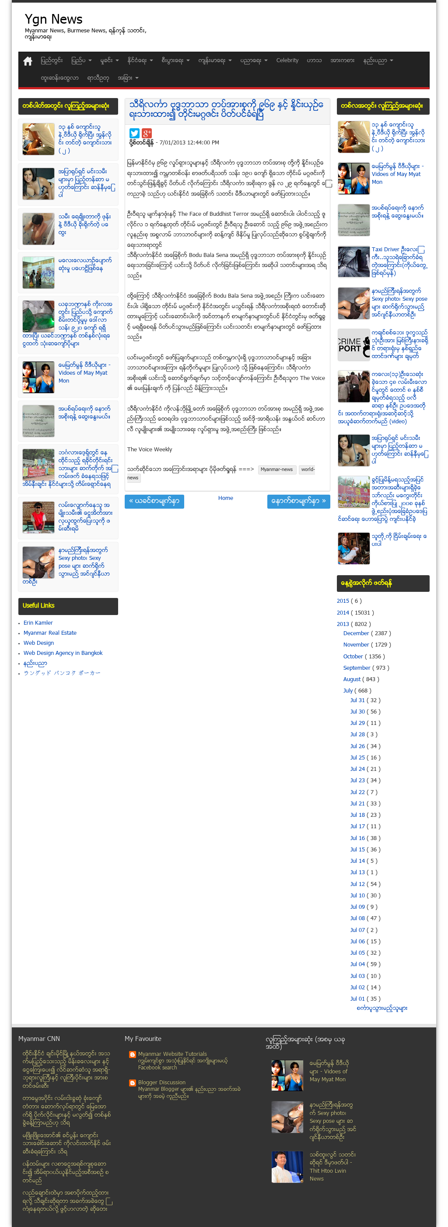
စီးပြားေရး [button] (174, 61)
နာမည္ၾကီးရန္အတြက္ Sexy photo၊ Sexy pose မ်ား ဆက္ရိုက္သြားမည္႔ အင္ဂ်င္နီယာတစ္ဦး (66, 566)
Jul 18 (358, 815)
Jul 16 (358, 839)
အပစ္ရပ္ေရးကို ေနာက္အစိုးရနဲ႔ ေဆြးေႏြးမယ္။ (85, 413)
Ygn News (53, 20)
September (357, 668)
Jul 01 (358, 999)
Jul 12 (358, 885)
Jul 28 (358, 735)
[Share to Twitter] (135, 133)
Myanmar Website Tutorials (172, 1054)
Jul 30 (358, 712)
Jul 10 (358, 896)
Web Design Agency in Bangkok (63, 653)
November (357, 645)
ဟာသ (314, 61)
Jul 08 (358, 919)
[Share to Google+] (147, 133)
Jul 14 (358, 861)
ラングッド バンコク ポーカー (62, 674)
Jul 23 (358, 781)
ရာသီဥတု (98, 78)
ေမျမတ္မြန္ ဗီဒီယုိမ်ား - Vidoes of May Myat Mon (85, 373)
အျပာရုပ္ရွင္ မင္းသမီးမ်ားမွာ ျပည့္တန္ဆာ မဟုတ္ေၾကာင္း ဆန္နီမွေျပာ (85, 184)
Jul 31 (358, 701)
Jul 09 (358, 907)
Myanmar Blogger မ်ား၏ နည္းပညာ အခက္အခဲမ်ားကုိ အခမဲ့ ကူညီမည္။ (189, 1093)
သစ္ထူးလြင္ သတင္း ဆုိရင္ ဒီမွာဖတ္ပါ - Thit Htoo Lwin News (333, 1167)
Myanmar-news (277, 470)
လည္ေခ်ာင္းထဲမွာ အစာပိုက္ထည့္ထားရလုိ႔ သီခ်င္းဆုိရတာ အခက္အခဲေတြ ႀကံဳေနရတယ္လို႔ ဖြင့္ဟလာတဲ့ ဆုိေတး (66, 1201)
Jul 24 (358, 769)
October (354, 657)
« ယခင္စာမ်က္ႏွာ (154, 501)
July (348, 691)
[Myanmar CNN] (28, 61)
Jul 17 (358, 827)
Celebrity (287, 61)
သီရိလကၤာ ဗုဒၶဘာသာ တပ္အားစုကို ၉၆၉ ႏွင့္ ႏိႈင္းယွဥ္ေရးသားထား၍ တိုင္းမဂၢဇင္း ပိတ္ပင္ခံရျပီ (227, 110)
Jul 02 (358, 988)
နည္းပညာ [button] (376, 61)
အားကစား (343, 61)
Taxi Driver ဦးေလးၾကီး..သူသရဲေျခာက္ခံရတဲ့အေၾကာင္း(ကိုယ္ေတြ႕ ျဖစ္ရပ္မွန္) (400, 262)
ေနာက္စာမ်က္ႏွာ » (299, 501)
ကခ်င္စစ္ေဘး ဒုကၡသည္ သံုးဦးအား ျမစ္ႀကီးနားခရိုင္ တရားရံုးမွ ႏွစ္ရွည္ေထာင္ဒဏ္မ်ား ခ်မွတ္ (400, 345)
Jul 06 (358, 942)
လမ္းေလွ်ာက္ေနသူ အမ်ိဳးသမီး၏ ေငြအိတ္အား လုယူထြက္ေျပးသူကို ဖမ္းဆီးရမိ (86, 517)
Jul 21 (358, 804)
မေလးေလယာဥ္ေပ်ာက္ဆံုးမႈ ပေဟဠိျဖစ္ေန (85, 265)
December (357, 634)
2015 (344, 601)
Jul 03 (358, 977)
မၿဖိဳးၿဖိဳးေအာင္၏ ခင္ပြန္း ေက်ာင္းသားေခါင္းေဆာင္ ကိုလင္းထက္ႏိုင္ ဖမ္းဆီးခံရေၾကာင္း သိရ (67, 1144)
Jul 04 (358, 965)
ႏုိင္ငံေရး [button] (138, 61)
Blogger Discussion (162, 1083)
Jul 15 (358, 850)
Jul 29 (358, 724)
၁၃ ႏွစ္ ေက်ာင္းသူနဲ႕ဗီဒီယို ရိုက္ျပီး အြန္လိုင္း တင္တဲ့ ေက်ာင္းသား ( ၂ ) (85, 139)
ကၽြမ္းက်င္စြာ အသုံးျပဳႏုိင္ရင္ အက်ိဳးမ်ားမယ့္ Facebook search (183, 1065)
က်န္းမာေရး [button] (213, 61)
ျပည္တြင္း (52, 61)
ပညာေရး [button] (252, 61)
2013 (344, 625)
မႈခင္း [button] (108, 61)
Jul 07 (358, 931)
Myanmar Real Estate (50, 633)
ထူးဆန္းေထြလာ (60, 78)
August (352, 680)
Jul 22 (358, 793)
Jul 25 (358, 758)
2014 (344, 613)
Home (225, 499)
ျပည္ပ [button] (80, 61)
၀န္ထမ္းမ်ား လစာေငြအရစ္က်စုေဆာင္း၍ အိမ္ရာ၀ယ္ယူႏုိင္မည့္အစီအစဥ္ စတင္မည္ (66, 1172)
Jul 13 (358, 873)
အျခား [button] (126, 78)
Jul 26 (358, 747)
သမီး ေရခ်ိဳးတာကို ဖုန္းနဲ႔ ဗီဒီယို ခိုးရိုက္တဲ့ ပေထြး (85, 225)
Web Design (39, 643)
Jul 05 (358, 953)
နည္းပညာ (35, 664)
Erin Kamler (38, 623)
